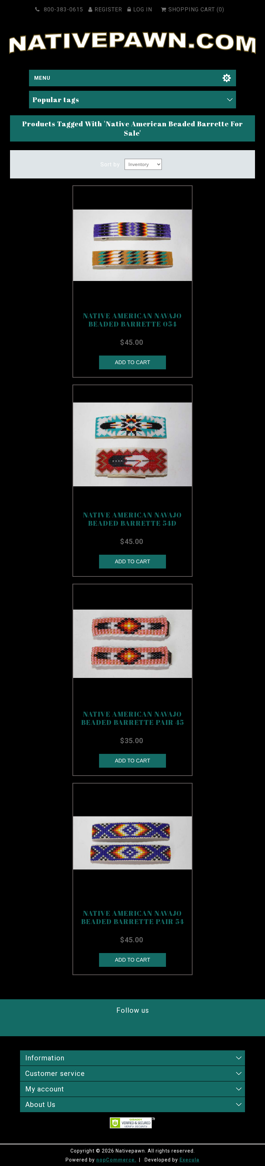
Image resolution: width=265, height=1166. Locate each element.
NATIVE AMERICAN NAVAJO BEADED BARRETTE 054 (132, 320)
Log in (142, 9)
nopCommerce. (116, 1160)
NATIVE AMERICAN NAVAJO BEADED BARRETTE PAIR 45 (132, 718)
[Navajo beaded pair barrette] (132, 843)
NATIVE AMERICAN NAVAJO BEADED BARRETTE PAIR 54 (132, 917)
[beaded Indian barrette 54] (132, 245)
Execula (189, 1160)
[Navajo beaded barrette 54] (132, 444)
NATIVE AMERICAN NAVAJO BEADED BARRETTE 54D (132, 519)
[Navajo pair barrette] (132, 643)
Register (108, 9)
